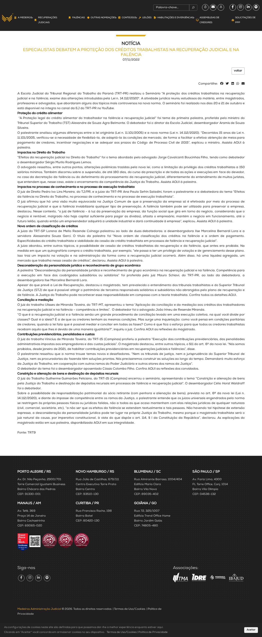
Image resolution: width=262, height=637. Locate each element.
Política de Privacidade (153, 632)
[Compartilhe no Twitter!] (227, 83)
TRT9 (32, 432)
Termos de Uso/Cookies (129, 609)
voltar (238, 70)
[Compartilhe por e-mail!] (243, 83)
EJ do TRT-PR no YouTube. (95, 108)
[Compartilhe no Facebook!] (221, 83)
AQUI (237, 142)
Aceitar (251, 630)
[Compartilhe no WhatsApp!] (237, 83)
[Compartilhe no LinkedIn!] (232, 83)
